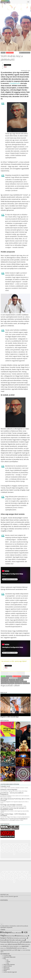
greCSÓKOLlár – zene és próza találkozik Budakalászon (11, 793)
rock (16, 950)
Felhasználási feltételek (9, 964)
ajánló (6, 944)
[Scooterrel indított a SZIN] (23, 759)
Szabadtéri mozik (5, 786)
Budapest (7, 932)
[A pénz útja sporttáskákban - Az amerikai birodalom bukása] (23, 729)
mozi (21, 948)
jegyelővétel (25, 946)
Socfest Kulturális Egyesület (10, 972)
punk (13, 950)
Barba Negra (25, 935)
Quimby (14, 942)
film (8, 946)
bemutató (15, 944)
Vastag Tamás (26, 683)
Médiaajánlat (6, 969)
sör (21, 950)
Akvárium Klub (10, 936)
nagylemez (24, 948)
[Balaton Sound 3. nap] (7, 744)
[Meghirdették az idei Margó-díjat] (7, 729)
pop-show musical (14, 681)
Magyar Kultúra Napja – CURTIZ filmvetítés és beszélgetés (13, 814)
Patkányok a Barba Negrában (8, 789)
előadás (5, 946)
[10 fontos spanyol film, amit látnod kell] (23, 744)
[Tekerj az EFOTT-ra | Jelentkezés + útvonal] (7, 759)
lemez (5, 948)
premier (9, 950)
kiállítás (1, 948)
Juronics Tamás (5, 681)
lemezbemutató (11, 948)
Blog (4, 958)
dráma (23, 944)
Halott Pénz (8, 940)
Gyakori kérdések (7, 966)
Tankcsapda (25, 942)
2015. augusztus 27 (25, 52)
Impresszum (6, 967)
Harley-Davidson (13, 946)
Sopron (14, 932)
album (10, 944)
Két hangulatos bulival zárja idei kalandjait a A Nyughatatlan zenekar (13, 808)
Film (7, 960)
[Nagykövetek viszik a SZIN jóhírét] (7, 773)
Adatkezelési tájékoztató (9, 957)
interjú (20, 946)
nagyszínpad (3, 950)
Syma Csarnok (23, 681)
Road (19, 942)
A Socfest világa (7, 955)
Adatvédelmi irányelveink (6, 927)
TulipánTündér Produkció (7, 683)
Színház (3, 52)
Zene (7, 963)
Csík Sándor (12, 679)
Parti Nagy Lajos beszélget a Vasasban (11, 805)
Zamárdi (19, 932)
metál (18, 948)
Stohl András (5, 678)
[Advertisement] (13, 673)
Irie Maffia (16, 940)
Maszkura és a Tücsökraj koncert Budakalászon (13, 819)
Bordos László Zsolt (23, 678)
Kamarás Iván (25, 676)
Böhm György (4, 679)
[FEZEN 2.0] (23, 773)
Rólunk (5, 970)
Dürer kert (13, 938)
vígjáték (1, 951)
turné (24, 950)
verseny (28, 950)
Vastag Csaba (18, 683)
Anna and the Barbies (22, 938)
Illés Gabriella (19, 679)
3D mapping (9, 676)
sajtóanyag (14, 678)
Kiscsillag (22, 940)
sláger (19, 950)
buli (19, 944)
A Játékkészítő (10, 52)
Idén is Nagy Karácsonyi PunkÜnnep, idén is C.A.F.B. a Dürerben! (15, 799)
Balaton (18, 936)
